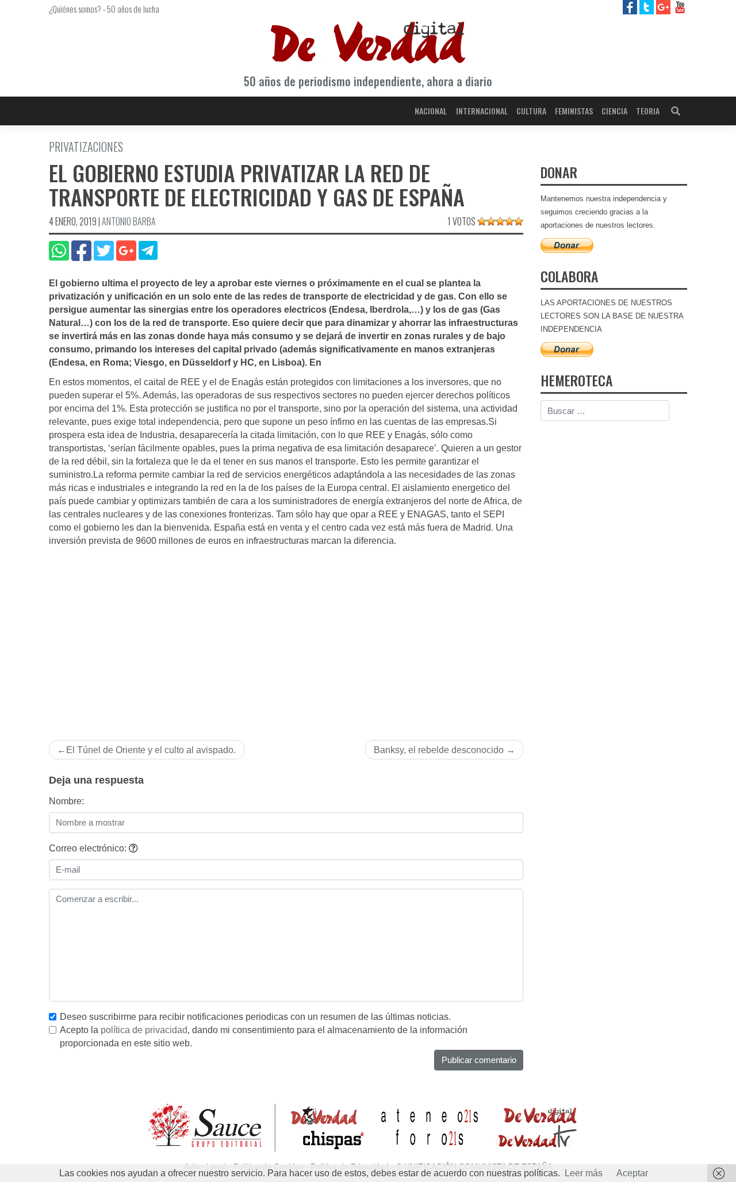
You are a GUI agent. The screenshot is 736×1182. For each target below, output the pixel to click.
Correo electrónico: (89, 848)
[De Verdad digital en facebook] (631, 6)
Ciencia (614, 111)
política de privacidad (144, 1030)
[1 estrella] (481, 221)
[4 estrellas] (509, 221)
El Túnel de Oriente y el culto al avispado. (151, 750)
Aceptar (632, 1173)
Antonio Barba (129, 221)
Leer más (584, 1173)
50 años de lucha (133, 8)
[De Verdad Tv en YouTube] (680, 6)
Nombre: (66, 801)
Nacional (431, 111)
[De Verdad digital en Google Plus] (664, 6)
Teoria (648, 111)
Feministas (574, 111)
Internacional (482, 111)
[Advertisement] (286, 634)
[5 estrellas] (518, 221)
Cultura (531, 111)
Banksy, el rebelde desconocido (439, 750)
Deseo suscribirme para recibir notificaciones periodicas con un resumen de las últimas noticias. (255, 1017)
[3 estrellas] (500, 221)
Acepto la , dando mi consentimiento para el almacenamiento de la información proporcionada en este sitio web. (263, 1036)
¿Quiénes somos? (75, 8)
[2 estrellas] (491, 221)
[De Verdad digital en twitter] (647, 6)
